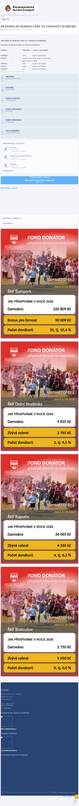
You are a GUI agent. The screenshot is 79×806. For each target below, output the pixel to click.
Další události (8, 170)
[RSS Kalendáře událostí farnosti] (76, 797)
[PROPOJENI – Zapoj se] (39, 199)
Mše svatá (13, 147)
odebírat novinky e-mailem (66, 792)
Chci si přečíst (7, 223)
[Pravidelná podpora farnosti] (39, 284)
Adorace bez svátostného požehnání (21, 155)
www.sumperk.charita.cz (9, 750)
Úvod (2, 29)
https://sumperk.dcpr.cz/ (9, 729)
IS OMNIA (53, 792)
